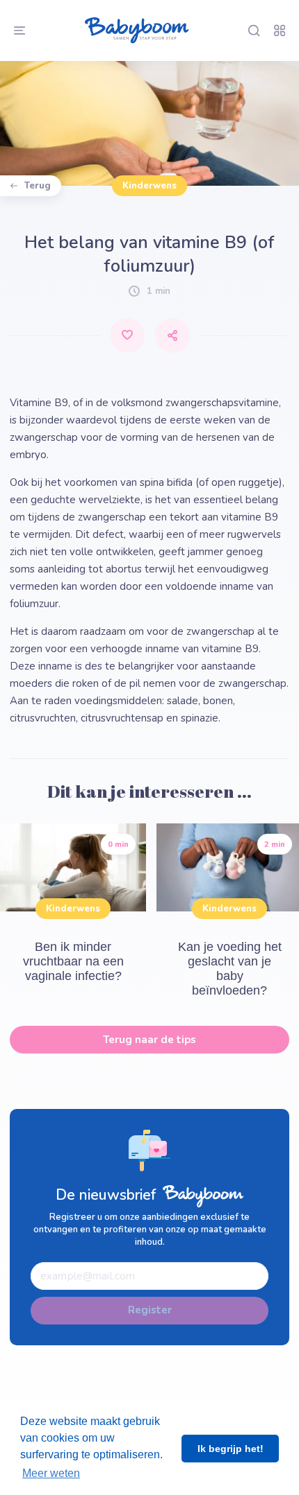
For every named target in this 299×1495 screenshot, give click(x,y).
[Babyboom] (136, 30)
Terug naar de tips (149, 1040)
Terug (37, 186)
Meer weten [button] (51, 1473)
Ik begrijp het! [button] (230, 1448)
